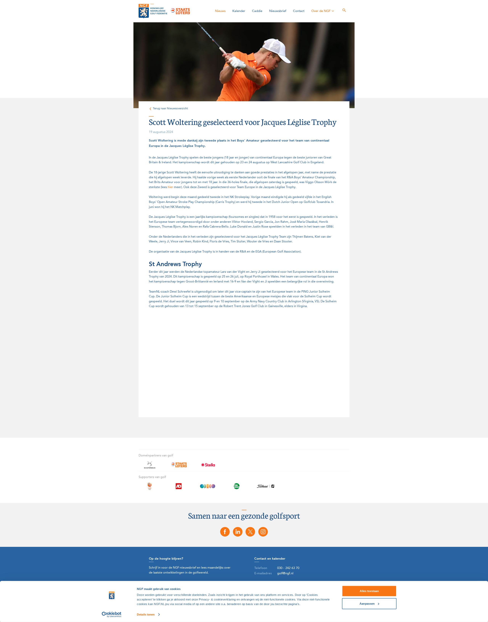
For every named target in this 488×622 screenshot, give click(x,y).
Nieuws (220, 11)
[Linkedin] (238, 532)
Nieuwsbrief (277, 11)
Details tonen (146, 614)
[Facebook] (225, 532)
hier (170, 187)
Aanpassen (367, 603)
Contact (298, 11)
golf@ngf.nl (285, 573)
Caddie (257, 11)
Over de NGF (321, 11)
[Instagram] (263, 532)
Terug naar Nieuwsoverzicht (170, 108)
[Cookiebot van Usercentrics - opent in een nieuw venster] (111, 614)
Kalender (238, 11)
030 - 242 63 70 (288, 568)
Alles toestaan (369, 591)
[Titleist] (265, 488)
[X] (250, 532)
